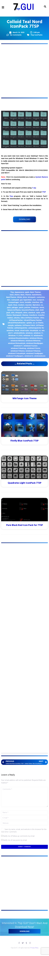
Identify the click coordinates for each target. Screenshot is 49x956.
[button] (3, 7)
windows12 (28, 356)
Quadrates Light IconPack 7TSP (24, 483)
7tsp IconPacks (36, 35)
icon (34, 300)
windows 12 (28, 335)
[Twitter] (23, 943)
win (43, 330)
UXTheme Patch (28, 325)
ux (34, 323)
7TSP (44, 192)
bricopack (32, 297)
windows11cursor (30, 346)
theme (9, 315)
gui (21, 300)
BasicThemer (11, 297)
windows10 (38, 335)
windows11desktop (18, 348)
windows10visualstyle (16, 343)
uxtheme (18, 325)
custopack (15, 300)
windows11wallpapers (14, 356)
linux (15, 305)
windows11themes (33, 351)
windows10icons (36, 338)
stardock (31, 312)
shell (37, 310)
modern (21, 305)
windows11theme (18, 351)
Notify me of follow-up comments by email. (19, 836)
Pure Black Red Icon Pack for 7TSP (24, 525)
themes (25, 315)
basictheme (36, 295)
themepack (17, 315)
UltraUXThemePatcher (16, 323)
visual (17, 330)
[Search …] (45, 6)
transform (33, 315)
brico (25, 297)
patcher (27, 307)
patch (21, 307)
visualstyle (34, 330)
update (29, 323)
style (38, 312)
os (42, 305)
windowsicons (39, 356)
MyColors (36, 305)
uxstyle (11, 325)
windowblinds (19, 333)
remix (41, 307)
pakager (15, 307)
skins (25, 312)
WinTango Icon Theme (24, 398)
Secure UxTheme (14, 310)
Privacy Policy (34, 948)
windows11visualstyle (16, 353)
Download (24, 219)
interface (35, 302)
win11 (10, 333)
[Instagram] (30, 943)
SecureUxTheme (28, 310)
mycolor (28, 305)
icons (22, 302)
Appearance (19, 292)
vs (40, 330)
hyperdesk (27, 300)
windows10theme (18, 340)
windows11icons (33, 348)
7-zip (34, 188)
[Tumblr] (26, 943)
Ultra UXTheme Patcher (30, 318)
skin (12, 312)
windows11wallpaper (34, 353)
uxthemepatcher (20, 328)
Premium (35, 307)
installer (28, 302)
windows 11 (38, 333)
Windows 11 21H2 (15, 335)
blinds (19, 297)
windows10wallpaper (34, 343)
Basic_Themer (26, 295)
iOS (41, 302)
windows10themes (33, 340)
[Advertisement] (24, 70)
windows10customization (18, 338)
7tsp (11, 196)
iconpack (40, 300)
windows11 (18, 346)
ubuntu (17, 318)
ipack (10, 305)
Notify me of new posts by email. (15, 840)
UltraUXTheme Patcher (33, 320)
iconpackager (13, 302)
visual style (24, 330)
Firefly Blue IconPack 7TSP (24, 441)
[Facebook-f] (19, 943)
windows (29, 333)
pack (9, 307)
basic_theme (15, 295)
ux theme (39, 323)
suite (43, 312)
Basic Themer (35, 292)
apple (27, 292)
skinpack (18, 312)
